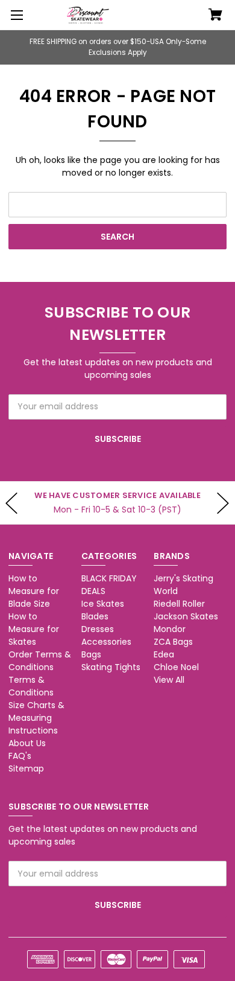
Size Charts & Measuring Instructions (36, 718)
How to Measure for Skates (33, 629)
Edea (164, 654)
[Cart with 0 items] (215, 15)
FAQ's (19, 756)
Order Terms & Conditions (39, 660)
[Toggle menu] (15, 15)
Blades (94, 616)
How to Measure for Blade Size (33, 591)
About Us (27, 743)
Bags (91, 654)
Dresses (97, 629)
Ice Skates (102, 604)
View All (169, 680)
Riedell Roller (179, 604)
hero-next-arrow (223, 503)
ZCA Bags (173, 642)
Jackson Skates (186, 616)
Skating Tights (110, 667)
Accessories (106, 642)
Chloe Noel (176, 667)
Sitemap (26, 768)
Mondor (170, 629)
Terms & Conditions (31, 686)
